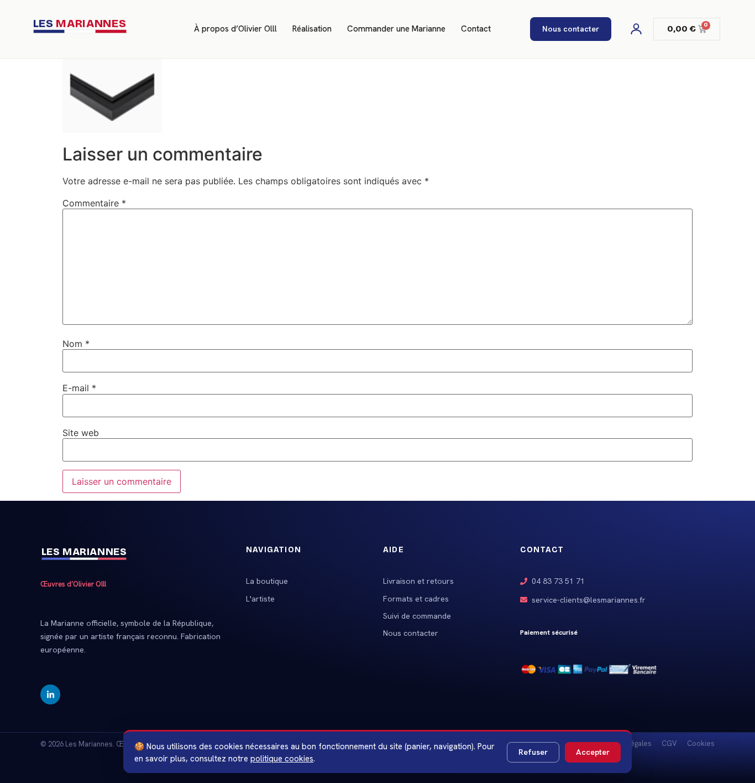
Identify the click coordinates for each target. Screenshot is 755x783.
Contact (476, 28)
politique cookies (281, 758)
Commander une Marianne (396, 28)
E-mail (79, 387)
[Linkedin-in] (50, 694)
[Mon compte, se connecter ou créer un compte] (636, 29)
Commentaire (94, 203)
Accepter (593, 752)
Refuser (533, 752)
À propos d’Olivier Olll (235, 28)
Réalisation (312, 28)
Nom (76, 343)
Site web (80, 432)
